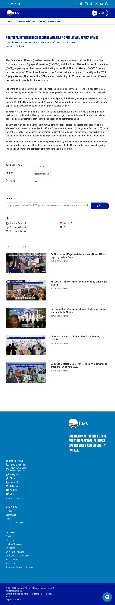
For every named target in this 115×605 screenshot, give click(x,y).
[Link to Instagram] (86, 3)
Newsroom (11, 21)
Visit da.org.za (15, 4)
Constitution (11, 515)
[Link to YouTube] (101, 3)
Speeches (42, 21)
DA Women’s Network (15, 552)
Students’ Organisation (15, 544)
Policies (9, 519)
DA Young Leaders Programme (18, 556)
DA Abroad (10, 548)
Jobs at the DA (12, 559)
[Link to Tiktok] (91, 3)
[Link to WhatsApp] (106, 3)
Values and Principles (15, 522)
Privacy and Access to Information (20, 567)
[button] (30, 223)
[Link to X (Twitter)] (96, 3)
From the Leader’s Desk (27, 21)
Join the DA (10, 563)
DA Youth (10, 540)
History (9, 511)
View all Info (13, 498)
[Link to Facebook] (81, 3)
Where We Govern (55, 21)
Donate (9, 536)
